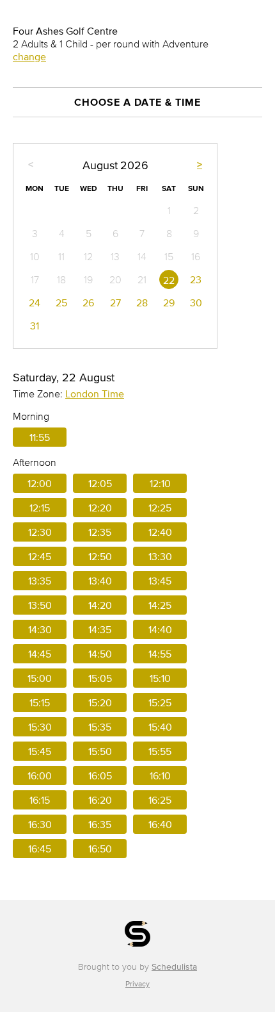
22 (169, 280)
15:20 (100, 702)
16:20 (100, 800)
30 (196, 302)
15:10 (160, 678)
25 (61, 302)
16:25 (159, 800)
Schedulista (174, 967)
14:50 (100, 653)
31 (34, 325)
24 (34, 302)
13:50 (40, 605)
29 (169, 302)
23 (195, 279)
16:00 (40, 775)
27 (115, 302)
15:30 (40, 727)
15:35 (99, 727)
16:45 (39, 848)
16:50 (100, 848)
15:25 (159, 702)
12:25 (159, 507)
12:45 (39, 556)
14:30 (40, 629)
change (29, 56)
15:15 (39, 702)
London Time (94, 393)
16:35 (99, 824)
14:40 (160, 629)
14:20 (100, 605)
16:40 (160, 824)
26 (88, 302)
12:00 (40, 483)
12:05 (100, 483)
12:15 (39, 507)
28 (142, 302)
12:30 (40, 532)
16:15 (39, 800)
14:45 (39, 653)
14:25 (159, 605)
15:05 (100, 678)
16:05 (100, 775)
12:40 (160, 532)
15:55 (159, 751)
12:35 (99, 532)
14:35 (99, 629)
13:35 (39, 580)
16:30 (40, 824)
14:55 (159, 653)
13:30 (160, 556)
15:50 (100, 751)
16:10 (160, 775)
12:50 (100, 556)
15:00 (40, 678)
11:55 (39, 437)
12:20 (100, 507)
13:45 (159, 580)
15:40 (160, 727)
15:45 (39, 751)
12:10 (160, 483)
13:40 (100, 580)
